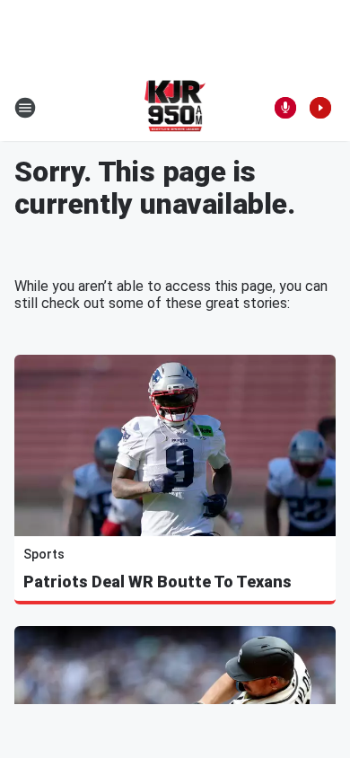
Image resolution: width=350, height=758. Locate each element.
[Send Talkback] (285, 108)
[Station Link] (175, 108)
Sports (44, 554)
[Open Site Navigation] (25, 108)
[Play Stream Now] (320, 108)
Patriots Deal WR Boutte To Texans (157, 581)
